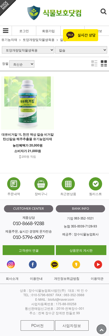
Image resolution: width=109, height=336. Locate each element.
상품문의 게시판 (81, 250)
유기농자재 (9, 39)
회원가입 (48, 30)
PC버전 (37, 325)
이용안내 (36, 278)
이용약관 (97, 278)
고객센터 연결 (29, 250)
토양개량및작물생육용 (38, 39)
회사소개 (12, 278)
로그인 (24, 30)
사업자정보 (71, 325)
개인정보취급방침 (66, 278)
